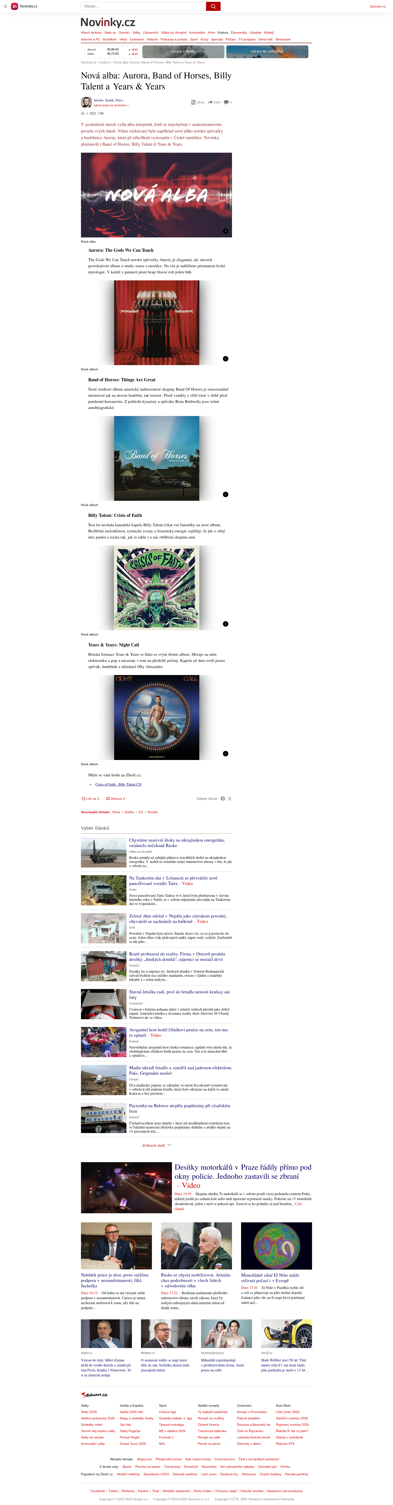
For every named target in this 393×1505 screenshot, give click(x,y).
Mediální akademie (176, 1491)
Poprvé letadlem (248, 1418)
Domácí (124, 32)
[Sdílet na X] (229, 798)
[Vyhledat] (213, 6)
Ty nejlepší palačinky (213, 1412)
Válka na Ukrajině (173, 32)
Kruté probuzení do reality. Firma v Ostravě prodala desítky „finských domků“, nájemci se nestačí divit (177, 956)
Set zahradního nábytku (237, 1466)
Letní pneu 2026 (288, 1412)
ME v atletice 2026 (172, 1431)
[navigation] (5, 6)
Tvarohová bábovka (212, 1431)
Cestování (137, 39)
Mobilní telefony (128, 1474)
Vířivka (285, 1466)
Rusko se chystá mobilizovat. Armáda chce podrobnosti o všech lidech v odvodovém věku (195, 1280)
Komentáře (197, 32)
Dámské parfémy (185, 1474)
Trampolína (172, 1466)
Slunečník (191, 1466)
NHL (162, 1443)
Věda (123, 39)
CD (141, 812)
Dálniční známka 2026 (292, 1418)
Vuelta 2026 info (131, 1412)
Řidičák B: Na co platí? (292, 1431)
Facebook (98, 1491)
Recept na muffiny (211, 1418)
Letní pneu (209, 1474)
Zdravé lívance (208, 1424)
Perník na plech (209, 1443)
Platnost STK (285, 1443)
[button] (156, 195)
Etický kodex (203, 1491)
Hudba (129, 812)
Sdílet (217, 102)
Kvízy (204, 39)
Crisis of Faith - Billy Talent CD (118, 784)
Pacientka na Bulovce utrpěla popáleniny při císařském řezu (179, 1108)
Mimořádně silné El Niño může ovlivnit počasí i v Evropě (270, 1277)
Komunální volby (93, 1443)
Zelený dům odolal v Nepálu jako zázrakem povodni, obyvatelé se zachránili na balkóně (178, 918)
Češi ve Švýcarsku (250, 1431)
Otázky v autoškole (289, 1437)
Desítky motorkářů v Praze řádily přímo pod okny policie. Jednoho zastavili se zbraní (243, 1171)
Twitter (113, 1491)
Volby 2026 (89, 1412)
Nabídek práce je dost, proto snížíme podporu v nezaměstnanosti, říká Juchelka (115, 1280)
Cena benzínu (225, 1459)
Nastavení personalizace (285, 1491)
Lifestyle (255, 32)
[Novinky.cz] (108, 23)
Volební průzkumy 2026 (98, 1418)
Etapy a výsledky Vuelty (137, 1418)
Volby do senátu (92, 1437)
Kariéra (143, 1491)
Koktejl (269, 32)
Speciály (217, 39)
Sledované (283, 39)
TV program (247, 39)
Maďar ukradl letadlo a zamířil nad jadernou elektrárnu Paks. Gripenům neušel (180, 1070)
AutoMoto (110, 39)
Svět (132, 927)
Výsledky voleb (91, 1424)
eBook (200, 102)
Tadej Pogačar (130, 1431)
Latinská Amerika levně (253, 1437)
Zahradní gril (267, 1466)
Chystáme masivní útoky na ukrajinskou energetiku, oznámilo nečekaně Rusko (177, 842)
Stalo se (110, 32)
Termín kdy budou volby (98, 1431)
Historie (152, 39)
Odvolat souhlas (252, 1491)
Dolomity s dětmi (249, 1443)
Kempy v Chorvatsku (252, 1412)
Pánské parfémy (296, 1474)
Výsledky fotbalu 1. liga (175, 1418)
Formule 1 (166, 1437)
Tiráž (155, 1491)
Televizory (249, 1474)
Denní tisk (265, 39)
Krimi (211, 32)
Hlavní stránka (91, 32)
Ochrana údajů (226, 1491)
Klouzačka (209, 1466)
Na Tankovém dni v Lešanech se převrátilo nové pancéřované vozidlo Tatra (173, 880)
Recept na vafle (209, 1437)
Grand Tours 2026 (133, 1443)
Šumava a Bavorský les (254, 1424)
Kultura (223, 32)
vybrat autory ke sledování (110, 105)
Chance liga (167, 1412)
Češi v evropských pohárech (259, 1459)
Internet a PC (90, 39)
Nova (116, 812)
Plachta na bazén (147, 1466)
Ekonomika (239, 32)
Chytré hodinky (270, 1474)
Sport (194, 39)
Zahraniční (151, 32)
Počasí (231, 39)
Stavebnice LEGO (156, 1474)
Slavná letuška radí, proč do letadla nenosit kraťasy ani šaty (179, 994)
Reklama (128, 1491)
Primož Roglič (130, 1437)
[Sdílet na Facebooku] (223, 798)
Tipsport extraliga (171, 1424)
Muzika (153, 812)
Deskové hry (229, 1474)
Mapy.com (144, 1459)
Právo (119, 100)
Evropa (134, 1079)
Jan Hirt (125, 1424)
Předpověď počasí (169, 1459)
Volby (136, 32)
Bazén (127, 1466)
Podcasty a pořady (174, 39)
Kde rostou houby (198, 1459)
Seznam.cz (378, 6)
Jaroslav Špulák (104, 100)
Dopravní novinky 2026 (292, 1424)
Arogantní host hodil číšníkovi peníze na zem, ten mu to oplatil (178, 1032)
